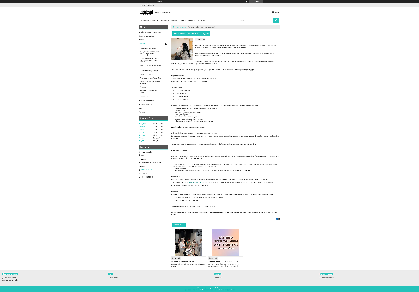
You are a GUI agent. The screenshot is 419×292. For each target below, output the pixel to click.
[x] (279, 219)
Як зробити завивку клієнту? (182, 261)
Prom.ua (219, 288)
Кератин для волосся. (148, 48)
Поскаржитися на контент (210, 290)
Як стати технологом (146, 100)
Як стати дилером (145, 104)
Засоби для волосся (327, 278)
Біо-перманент (145, 96)
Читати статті (113, 278)
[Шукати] (276, 20)
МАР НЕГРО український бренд (148, 91)
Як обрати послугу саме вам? (150, 32)
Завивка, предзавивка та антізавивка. (223, 261)
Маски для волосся (147, 74)
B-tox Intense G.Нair (196, 182)
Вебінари (143, 87)
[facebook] (277, 219)
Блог (140, 108)
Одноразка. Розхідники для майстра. (150, 82)
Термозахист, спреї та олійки (150, 78)
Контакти (191, 20)
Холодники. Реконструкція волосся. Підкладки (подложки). (149, 53)
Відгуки (141, 40)
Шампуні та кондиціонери (149, 70)
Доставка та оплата (178, 20)
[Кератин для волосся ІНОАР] (146, 12)
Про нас (164, 20)
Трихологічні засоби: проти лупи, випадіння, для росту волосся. (149, 60)
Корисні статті (181, 27)
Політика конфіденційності (227, 290)
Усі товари (201, 20)
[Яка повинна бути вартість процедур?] (182, 49)
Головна (142, 112)
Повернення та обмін (10, 280)
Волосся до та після (146, 36)
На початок (218, 278)
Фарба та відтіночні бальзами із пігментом (150, 66)
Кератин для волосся (148, 20)
